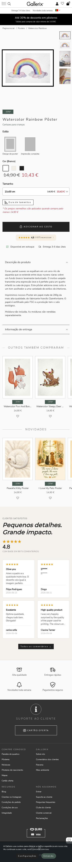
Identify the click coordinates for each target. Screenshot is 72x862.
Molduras (6, 764)
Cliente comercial (44, 813)
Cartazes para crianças (14, 124)
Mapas (5, 775)
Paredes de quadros (10, 754)
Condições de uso (10, 807)
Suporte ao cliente (44, 797)
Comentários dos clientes (47, 759)
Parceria (39, 764)
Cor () (9, 161)
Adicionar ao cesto (38, 226)
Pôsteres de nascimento (12, 770)
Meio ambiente (42, 770)
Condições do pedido (11, 802)
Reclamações (42, 818)
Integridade (7, 813)
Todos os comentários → (36, 646)
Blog (4, 791)
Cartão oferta (38, 730)
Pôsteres (6, 759)
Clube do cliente (43, 807)
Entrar (38, 791)
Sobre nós (40, 754)
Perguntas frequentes (45, 802)
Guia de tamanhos (19, 202)
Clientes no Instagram (11, 797)
